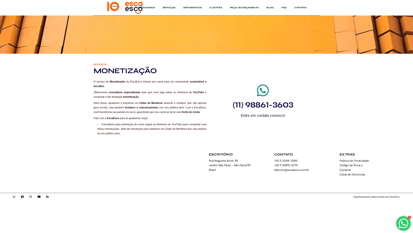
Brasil (212, 170)
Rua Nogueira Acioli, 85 (223, 160)
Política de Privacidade (354, 160)
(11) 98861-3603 (263, 105)
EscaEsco (395, 196)
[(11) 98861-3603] (263, 90)
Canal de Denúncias (352, 174)
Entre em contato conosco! (263, 115)
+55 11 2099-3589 (285, 160)
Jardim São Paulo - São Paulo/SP (230, 165)
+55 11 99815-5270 (286, 165)
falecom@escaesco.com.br (291, 170)
